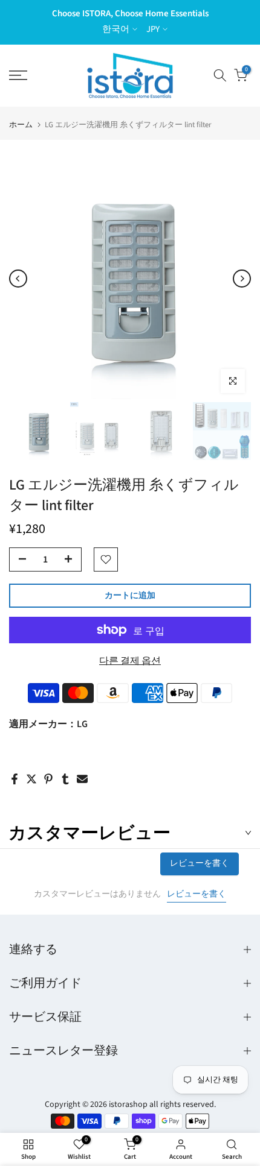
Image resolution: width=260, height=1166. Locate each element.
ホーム (21, 125)
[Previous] (18, 278)
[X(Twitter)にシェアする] (31, 779)
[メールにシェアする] (82, 779)
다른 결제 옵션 (130, 660)
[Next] (242, 278)
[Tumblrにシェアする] (65, 779)
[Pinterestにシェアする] (48, 779)
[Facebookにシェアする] (14, 779)
